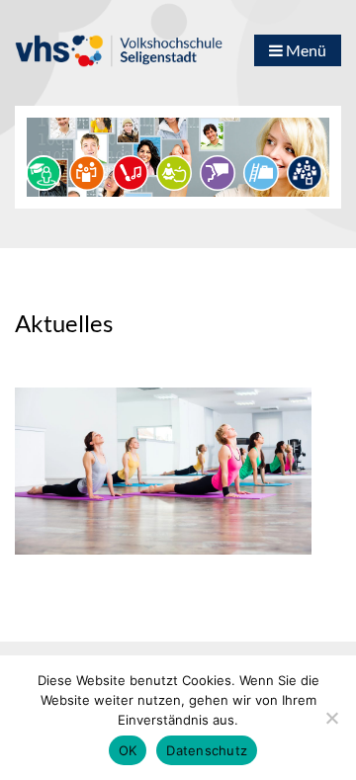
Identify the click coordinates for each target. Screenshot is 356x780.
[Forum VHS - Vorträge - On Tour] (43, 170)
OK (128, 750)
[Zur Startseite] (118, 41)
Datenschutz (206, 750)
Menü (304, 50)
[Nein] (331, 718)
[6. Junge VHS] (304, 170)
